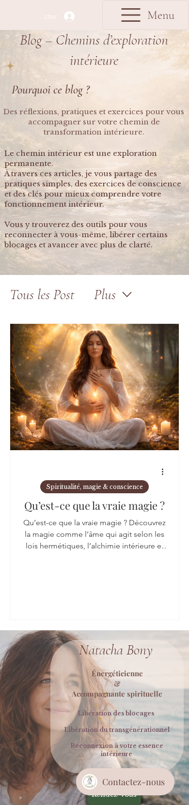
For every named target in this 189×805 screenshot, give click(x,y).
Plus (105, 295)
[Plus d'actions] (166, 472)
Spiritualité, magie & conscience (94, 486)
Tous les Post (42, 295)
